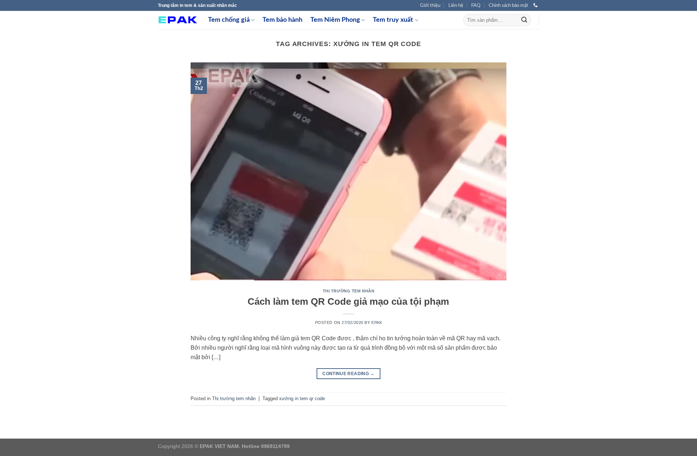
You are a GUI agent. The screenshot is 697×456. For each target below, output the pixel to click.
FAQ (475, 5)
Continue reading (348, 373)
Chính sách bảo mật (508, 5)
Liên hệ (455, 5)
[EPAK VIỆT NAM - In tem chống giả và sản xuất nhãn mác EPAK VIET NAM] (177, 20)
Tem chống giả (229, 20)
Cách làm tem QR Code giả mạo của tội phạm (348, 301)
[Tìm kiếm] (524, 20)
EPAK (376, 322)
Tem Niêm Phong (335, 20)
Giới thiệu (430, 5)
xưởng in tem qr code (302, 398)
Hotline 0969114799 (266, 446)
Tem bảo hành (282, 20)
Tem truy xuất (393, 20)
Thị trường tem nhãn (349, 291)
